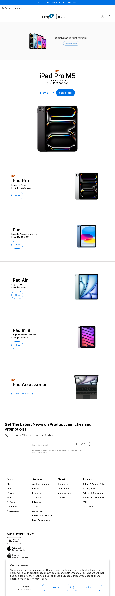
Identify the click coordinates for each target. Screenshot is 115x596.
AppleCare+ (38, 506)
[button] (5, 16)
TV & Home (12, 506)
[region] (57, 41)
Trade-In (36, 497)
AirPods (11, 502)
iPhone (10, 493)
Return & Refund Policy (94, 484)
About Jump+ (64, 493)
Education (37, 502)
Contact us (63, 484)
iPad (9, 488)
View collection (22, 393)
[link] (65, 92)
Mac (9, 484)
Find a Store (63, 488)
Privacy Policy (39, 579)
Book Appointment (41, 520)
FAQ (85, 502)
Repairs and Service (42, 515)
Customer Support (41, 484)
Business (36, 488)
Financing (37, 493)
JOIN (83, 444)
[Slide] (57, 41)
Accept (56, 587)
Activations (38, 511)
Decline (87, 587)
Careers (61, 497)
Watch (10, 497)
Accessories (13, 511)
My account (88, 506)
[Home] (47, 16)
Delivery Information (93, 493)
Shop (17, 195)
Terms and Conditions (93, 497)
